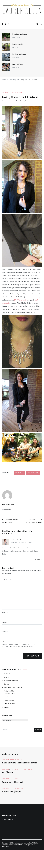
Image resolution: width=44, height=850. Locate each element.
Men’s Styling (9, 700)
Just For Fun (9, 697)
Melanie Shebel (17, 540)
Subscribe (7, 707)
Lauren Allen (6, 101)
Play (16, 769)
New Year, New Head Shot (34, 521)
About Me (7, 674)
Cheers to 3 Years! (17, 64)
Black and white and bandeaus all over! (19, 762)
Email (5, 622)
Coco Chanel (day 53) (11, 791)
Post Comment (32, 656)
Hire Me (6, 684)
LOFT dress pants (20, 300)
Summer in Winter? (10, 521)
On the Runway (10, 703)
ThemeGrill (18, 845)
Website (5, 632)
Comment (6, 579)
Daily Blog (6, 92)
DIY (12, 769)
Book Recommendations (11, 680)
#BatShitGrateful (17, 44)
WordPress (5, 846)
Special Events (17, 92)
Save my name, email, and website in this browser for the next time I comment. (18, 646)
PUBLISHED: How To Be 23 (13, 687)
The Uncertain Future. (19, 54)
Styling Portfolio (9, 691)
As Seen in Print (10, 693)
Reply (39, 559)
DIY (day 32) (7, 772)
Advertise (7, 677)
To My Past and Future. (19, 34)
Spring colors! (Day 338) (12, 782)
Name (5, 613)
